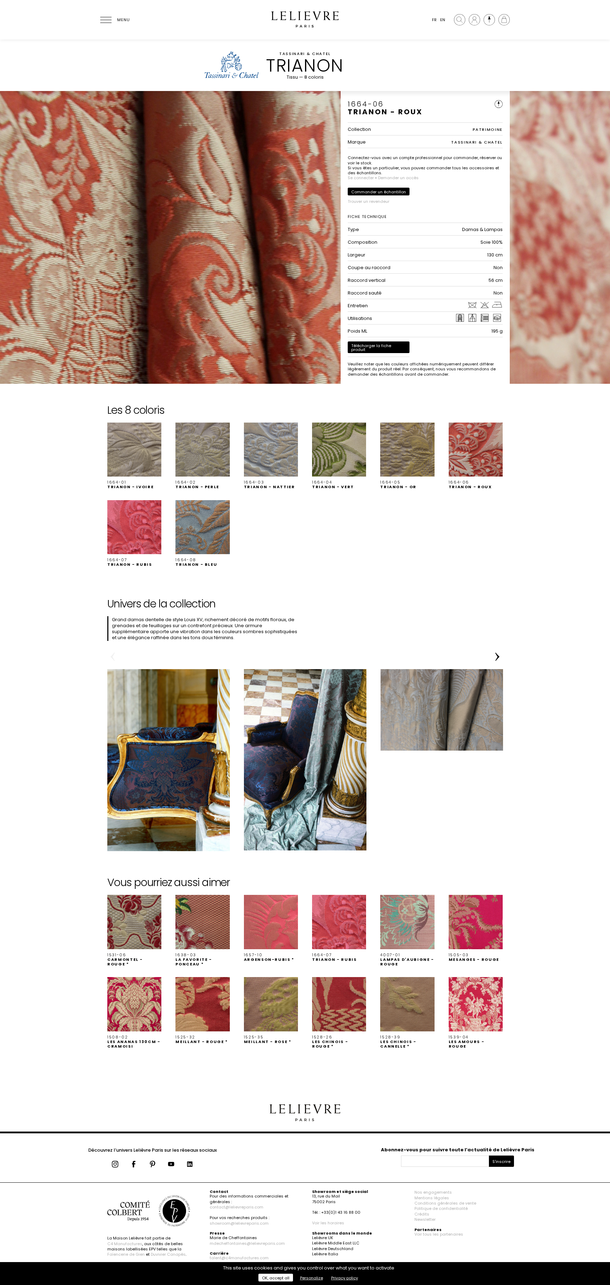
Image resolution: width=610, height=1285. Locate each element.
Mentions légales (431, 1198)
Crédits (421, 1214)
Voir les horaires (328, 1223)
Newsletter (425, 1219)
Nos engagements (433, 1192)
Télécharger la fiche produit (371, 347)
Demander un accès (398, 178)
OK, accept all (275, 1278)
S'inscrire (501, 1161)
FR (434, 20)
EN (442, 20)
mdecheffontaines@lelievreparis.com (247, 1243)
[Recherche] (459, 19)
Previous (112, 656)
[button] (134, 456)
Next (497, 656)
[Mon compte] (474, 19)
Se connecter (361, 178)
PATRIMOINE (488, 129)
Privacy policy (344, 1278)
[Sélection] (489, 19)
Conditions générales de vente (445, 1203)
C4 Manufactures (124, 1244)
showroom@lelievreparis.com (239, 1223)
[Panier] (504, 19)
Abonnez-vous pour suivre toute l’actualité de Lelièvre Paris (457, 1149)
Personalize (311, 1278)
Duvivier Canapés (168, 1254)
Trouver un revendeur (368, 201)
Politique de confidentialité (441, 1208)
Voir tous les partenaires (438, 1234)
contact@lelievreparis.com (236, 1207)
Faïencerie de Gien (126, 1254)
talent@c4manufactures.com (239, 1258)
